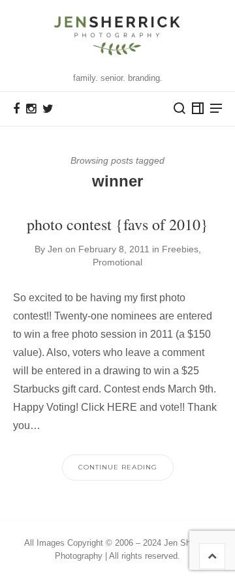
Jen (55, 249)
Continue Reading (117, 467)
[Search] (179, 108)
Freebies (180, 249)
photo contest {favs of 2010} (117, 224)
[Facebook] (16, 108)
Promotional (117, 262)
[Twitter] (48, 108)
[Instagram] (31, 108)
